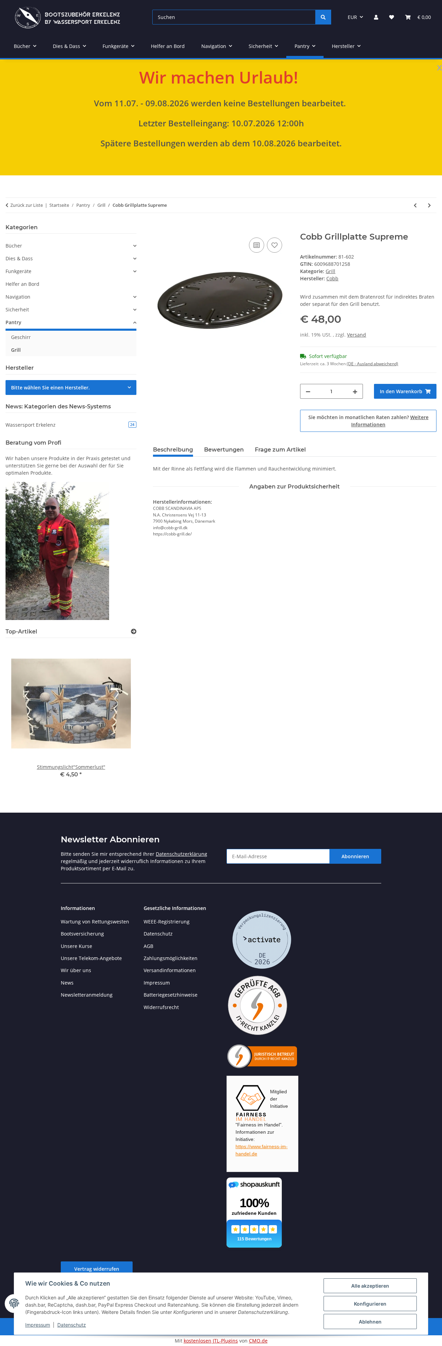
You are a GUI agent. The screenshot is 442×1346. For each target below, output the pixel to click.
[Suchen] (323, 17)
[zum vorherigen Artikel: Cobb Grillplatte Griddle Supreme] (415, 205)
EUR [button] (352, 17)
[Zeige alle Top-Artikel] (133, 631)
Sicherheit (17, 309)
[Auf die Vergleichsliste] (256, 245)
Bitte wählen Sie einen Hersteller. (50, 387)
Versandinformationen (170, 970)
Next (119, 716)
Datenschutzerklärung (181, 854)
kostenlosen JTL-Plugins (211, 1340)
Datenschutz (71, 1325)
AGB (148, 946)
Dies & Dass (19, 258)
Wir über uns (76, 970)
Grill (330, 271)
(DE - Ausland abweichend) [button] (372, 364)
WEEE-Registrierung (167, 921)
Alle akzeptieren (370, 1286)
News (67, 982)
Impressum (37, 1325)
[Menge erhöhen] (355, 391)
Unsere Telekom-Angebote (91, 958)
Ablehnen (370, 1322)
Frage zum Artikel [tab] (280, 449)
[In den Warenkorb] (158, 228)
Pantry (13, 322)
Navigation (18, 296)
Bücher (14, 245)
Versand (356, 334)
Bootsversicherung (82, 933)
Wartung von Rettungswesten (95, 921)
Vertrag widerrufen (96, 1269)
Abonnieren (355, 856)
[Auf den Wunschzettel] (274, 245)
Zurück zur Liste (26, 205)
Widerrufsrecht (161, 1007)
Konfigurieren (370, 1304)
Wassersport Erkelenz (70, 425)
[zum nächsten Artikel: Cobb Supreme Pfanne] (429, 205)
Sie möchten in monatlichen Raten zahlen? (368, 421)
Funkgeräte (18, 271)
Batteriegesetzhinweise (171, 994)
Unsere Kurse (76, 946)
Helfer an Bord (22, 284)
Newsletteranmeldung (87, 994)
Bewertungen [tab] (224, 449)
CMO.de (258, 1340)
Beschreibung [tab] (173, 449)
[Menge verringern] (308, 391)
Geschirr (21, 337)
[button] (376, 17)
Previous (22, 716)
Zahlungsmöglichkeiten (171, 958)
